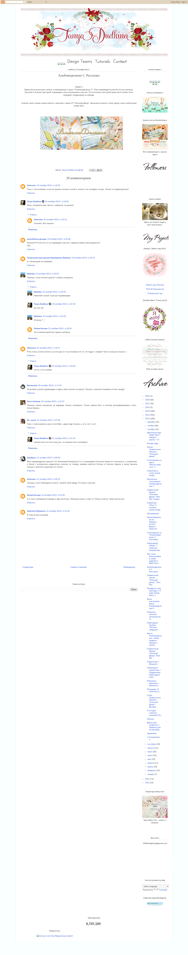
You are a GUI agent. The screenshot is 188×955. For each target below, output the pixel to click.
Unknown (31, 185)
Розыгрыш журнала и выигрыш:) (152, 683)
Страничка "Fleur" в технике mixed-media (153, 506)
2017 (147, 403)
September (152, 733)
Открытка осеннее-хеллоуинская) (153, 615)
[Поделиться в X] (95, 170)
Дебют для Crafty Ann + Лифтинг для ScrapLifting (154, 726)
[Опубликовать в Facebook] (98, 170)
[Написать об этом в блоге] (93, 170)
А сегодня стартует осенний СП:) (154, 712)
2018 (147, 400)
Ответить (31, 193)
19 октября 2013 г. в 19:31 (55, 219)
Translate (163, 890)
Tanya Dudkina (68, 170)
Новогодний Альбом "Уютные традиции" (152, 626)
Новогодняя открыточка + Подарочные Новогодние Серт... (154, 672)
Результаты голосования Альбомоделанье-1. (154, 482)
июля (150, 752)
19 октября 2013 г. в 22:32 (63, 304)
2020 (147, 396)
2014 (147, 415)
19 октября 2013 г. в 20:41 (83, 258)
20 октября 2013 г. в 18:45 (63, 366)
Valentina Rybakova (36, 511)
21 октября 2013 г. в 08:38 (48, 458)
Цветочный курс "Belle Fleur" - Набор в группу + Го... (154, 436)
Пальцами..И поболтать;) (153, 690)
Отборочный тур (155, 293)
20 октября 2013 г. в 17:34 (49, 385)
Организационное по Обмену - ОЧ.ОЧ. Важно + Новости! (154, 523)
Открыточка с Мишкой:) (153, 663)
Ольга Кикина (33, 401)
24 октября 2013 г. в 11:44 (58, 511)
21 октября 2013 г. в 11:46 (63, 438)
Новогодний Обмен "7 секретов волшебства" (153, 546)
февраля (152, 770)
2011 (147, 783)
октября (151, 429)
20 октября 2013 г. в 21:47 (52, 401)
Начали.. (151, 719)
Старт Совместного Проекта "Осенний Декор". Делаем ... (154, 701)
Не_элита (31, 420)
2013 (147, 418)
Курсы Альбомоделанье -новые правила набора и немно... (154, 639)
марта (151, 767)
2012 (147, 779)
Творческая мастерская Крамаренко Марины (49, 258)
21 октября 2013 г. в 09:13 (48, 479)
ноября (151, 425)
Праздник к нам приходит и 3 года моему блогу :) (154, 591)
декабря (152, 422)
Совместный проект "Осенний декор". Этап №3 (153, 580)
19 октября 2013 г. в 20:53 (47, 274)
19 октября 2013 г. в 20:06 (58, 239)
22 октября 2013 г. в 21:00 (53, 495)
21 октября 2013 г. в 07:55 (48, 420)
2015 (147, 411)
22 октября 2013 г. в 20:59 (60, 328)
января (151, 774)
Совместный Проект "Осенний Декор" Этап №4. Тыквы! (153, 494)
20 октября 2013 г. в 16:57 (48, 348)
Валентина (32, 385)
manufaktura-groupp (36, 239)
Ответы (33, 215)
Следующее (27, 567)
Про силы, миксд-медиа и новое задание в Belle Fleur (154, 558)
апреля (151, 763)
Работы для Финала (155, 285)
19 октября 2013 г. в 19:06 (56, 201)
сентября (152, 744)
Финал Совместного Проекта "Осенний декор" (154, 451)
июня (150, 755)
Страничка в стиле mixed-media (154, 473)
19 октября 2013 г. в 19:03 (48, 185)
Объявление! (153, 513)
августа (151, 748)
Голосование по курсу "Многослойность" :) (154, 463)
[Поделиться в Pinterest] (101, 170)
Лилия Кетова (40, 328)
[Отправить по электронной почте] (90, 170)
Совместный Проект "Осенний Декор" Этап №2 (153, 653)
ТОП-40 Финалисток (155, 289)
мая (150, 759)
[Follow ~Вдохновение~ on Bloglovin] (155, 905)
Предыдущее (129, 567)
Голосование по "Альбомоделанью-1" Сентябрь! (154, 536)
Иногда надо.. (153, 443)
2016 (147, 407)
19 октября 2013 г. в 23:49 (54, 316)
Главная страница (78, 567)
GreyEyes (31, 458)
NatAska (31, 274)
